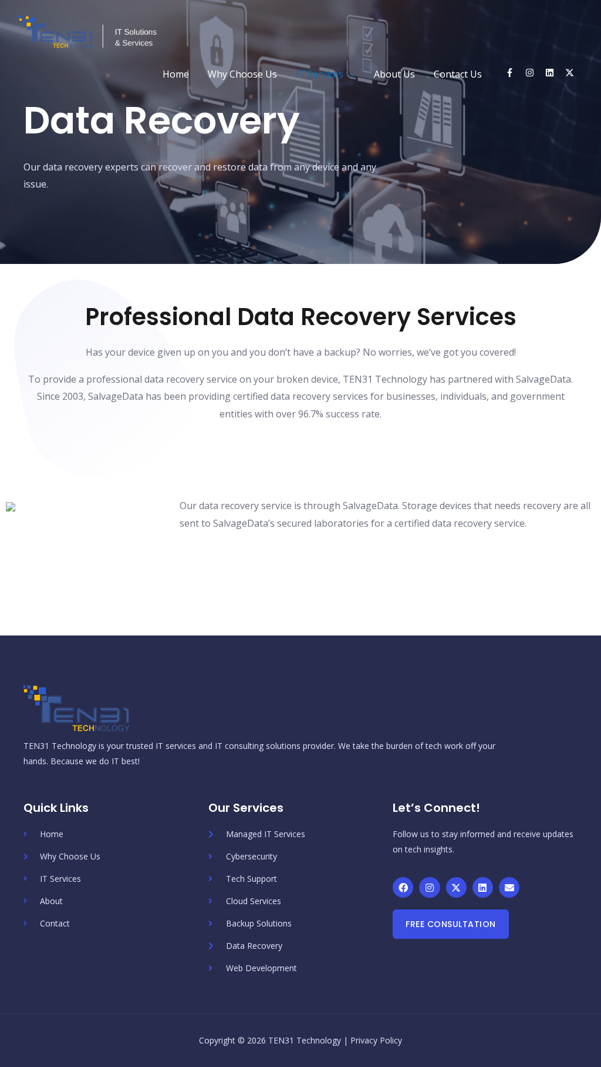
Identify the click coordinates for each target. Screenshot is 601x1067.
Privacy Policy (376, 1040)
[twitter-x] (572, 72)
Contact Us (458, 74)
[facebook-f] (514, 72)
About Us (394, 74)
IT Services (319, 74)
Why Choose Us (242, 74)
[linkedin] (554, 72)
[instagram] (534, 72)
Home (176, 74)
